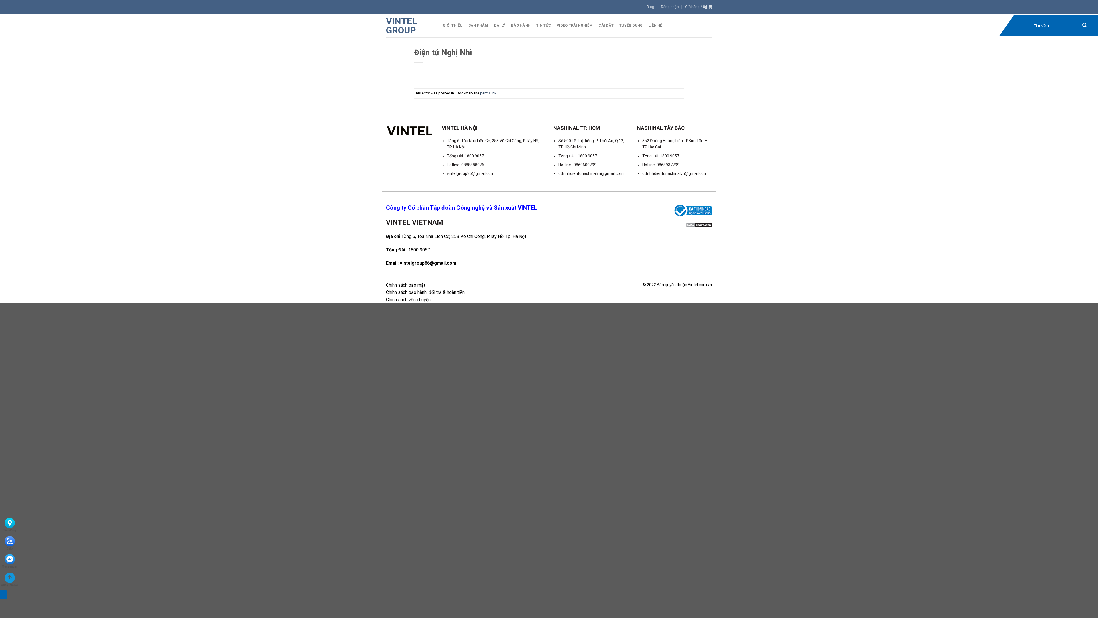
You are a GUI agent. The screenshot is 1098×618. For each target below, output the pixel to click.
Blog (650, 7)
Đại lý (500, 25)
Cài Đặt (606, 25)
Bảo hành (520, 25)
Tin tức (543, 25)
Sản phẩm (478, 25)
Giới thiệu (453, 25)
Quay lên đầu (9, 585)
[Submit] (1084, 26)
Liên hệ (655, 25)
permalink (488, 93)
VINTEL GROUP (401, 26)
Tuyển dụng (631, 25)
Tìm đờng (9, 530)
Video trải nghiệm (575, 25)
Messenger (9, 566)
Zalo (9, 548)
